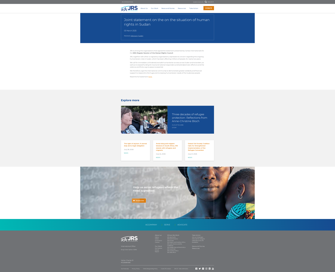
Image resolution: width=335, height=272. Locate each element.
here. (150, 77)
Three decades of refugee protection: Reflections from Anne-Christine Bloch (189, 118)
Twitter (200, 269)
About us (158, 235)
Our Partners (158, 248)
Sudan (140, 36)
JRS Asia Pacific (171, 237)
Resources (182, 8)
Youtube (213, 269)
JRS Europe (170, 240)
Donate (208, 8)
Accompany (151, 225)
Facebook (196, 269)
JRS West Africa (171, 252)
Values (157, 238)
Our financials (125, 268)
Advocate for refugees (198, 238)
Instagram (206, 269)
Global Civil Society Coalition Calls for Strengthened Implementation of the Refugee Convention (199, 147)
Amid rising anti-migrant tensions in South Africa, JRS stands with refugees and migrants (167, 147)
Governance (158, 240)
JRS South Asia (171, 249)
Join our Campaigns (197, 237)
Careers (157, 242)
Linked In (210, 269)
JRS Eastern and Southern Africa (176, 242)
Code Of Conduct (166, 268)
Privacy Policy (136, 268)
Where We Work (173, 235)
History (157, 237)
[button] (206, 2)
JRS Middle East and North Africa (176, 247)
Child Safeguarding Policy (150, 268)
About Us (144, 8)
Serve (167, 225)
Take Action (193, 8)
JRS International (127, 2)
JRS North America (172, 238)
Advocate (182, 225)
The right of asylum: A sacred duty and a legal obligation (135, 145)
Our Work (154, 8)
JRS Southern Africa (172, 250)
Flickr (203, 269)
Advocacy (134, 36)
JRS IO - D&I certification (181, 268)
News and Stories (168, 8)
